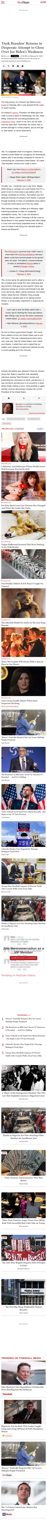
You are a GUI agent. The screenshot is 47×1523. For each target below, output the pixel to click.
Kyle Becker (5, 743)
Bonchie (6, 56)
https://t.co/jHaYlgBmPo (31, 169)
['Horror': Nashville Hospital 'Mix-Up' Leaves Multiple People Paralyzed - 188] (23, 1454)
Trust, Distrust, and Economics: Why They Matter (23, 1179)
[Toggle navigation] (2, 2)
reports (15, 113)
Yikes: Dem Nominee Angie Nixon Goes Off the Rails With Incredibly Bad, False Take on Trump (23, 1222)
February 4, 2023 (24, 180)
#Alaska (29, 263)
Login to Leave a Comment (23, 958)
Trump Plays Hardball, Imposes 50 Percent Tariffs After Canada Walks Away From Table (21, 887)
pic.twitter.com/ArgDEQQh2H (30, 319)
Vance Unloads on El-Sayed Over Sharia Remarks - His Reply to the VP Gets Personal (23, 812)
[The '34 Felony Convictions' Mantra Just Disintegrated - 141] (23, 1493)
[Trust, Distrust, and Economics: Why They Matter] (23, 1162)
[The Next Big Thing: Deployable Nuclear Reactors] (23, 1291)
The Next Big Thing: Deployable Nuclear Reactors (23, 1308)
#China (31, 266)
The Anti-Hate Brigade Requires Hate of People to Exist (23, 1264)
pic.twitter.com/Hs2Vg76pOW (24, 172)
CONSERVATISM (33, 419)
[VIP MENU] (43, 2)
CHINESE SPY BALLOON (16, 419)
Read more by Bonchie (37, 413)
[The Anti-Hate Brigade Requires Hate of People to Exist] (23, 1247)
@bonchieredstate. (22, 409)
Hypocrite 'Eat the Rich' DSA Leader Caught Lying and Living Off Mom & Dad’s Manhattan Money (22, 1429)
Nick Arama (5, 817)
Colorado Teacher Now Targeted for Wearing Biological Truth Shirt (19, 850)
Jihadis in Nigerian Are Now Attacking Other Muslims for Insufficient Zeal (23, 924)
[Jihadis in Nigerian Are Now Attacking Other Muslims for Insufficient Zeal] (23, 908)
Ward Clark (5, 855)
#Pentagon (12, 252)
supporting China (8, 122)
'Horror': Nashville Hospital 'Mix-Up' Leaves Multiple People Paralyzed (22, 738)
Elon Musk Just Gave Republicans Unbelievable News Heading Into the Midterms (22, 1388)
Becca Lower (6, 892)
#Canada (23, 266)
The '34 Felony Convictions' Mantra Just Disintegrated (19, 1508)
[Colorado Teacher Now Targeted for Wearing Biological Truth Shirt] (23, 834)
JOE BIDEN (7, 423)
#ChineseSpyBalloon (26, 255)
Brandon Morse (24, 1269)
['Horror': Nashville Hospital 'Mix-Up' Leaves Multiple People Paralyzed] (23, 722)
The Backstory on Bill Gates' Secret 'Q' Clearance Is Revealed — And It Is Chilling (22, 775)
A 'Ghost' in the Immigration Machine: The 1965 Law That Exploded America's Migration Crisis (23, 1094)
